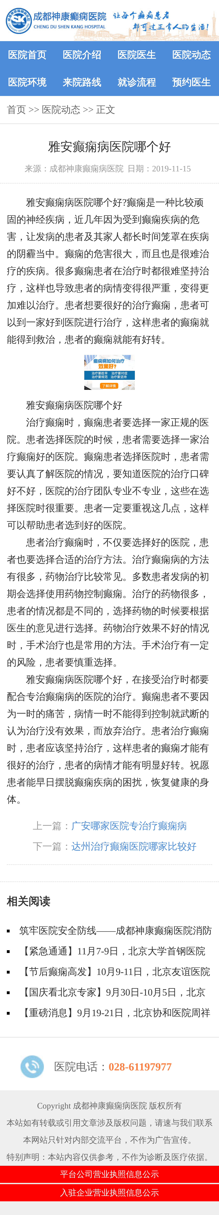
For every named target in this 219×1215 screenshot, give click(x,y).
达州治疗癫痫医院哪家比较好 (134, 846)
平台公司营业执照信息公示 (109, 1174)
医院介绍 (82, 55)
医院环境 (27, 82)
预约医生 (191, 82)
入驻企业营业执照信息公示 (109, 1192)
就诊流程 (137, 82)
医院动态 (191, 55)
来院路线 (82, 82)
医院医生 (137, 55)
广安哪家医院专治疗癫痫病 (129, 826)
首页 (16, 109)
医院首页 (27, 55)
